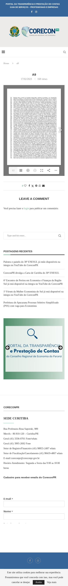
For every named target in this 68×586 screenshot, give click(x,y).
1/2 (13, 170)
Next (60, 348)
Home (6, 63)
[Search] (64, 52)
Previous (7, 348)
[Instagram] (36, 11)
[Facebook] (31, 11)
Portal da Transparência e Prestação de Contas (33, 4)
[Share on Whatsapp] (40, 185)
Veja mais (51, 582)
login (26, 208)
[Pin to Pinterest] (36, 185)
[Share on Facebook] (29, 185)
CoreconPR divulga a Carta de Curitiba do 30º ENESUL (31, 273)
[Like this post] (25, 185)
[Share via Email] (43, 185)
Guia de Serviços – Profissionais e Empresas (34, 7)
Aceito (38, 582)
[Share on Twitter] (32, 186)
